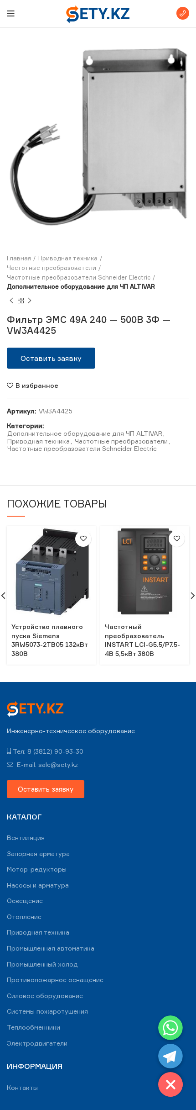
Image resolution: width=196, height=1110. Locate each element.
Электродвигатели (37, 1043)
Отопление (24, 916)
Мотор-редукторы (37, 869)
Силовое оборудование (45, 995)
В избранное (36, 385)
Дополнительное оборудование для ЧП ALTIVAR (81, 286)
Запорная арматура (38, 853)
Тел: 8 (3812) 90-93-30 (48, 751)
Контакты (22, 1087)
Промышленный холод (42, 964)
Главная (19, 258)
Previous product (11, 300)
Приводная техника (68, 258)
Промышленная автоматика (50, 948)
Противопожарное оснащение (55, 979)
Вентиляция (26, 837)
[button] (51, 358)
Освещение (25, 900)
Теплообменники (33, 1027)
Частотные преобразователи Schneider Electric (78, 277)
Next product (29, 300)
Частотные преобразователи (51, 267)
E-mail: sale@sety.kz (46, 764)
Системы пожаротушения (47, 1011)
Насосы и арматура (38, 885)
